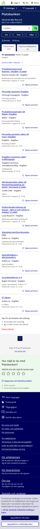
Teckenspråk (11, 402)
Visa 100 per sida (20, 351)
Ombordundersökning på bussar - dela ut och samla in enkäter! (15, 210)
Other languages (13, 397)
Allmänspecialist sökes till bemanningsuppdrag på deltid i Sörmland (14, 184)
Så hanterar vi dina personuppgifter (17, 442)
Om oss (6, 480)
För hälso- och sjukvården (12, 429)
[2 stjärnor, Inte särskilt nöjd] (8, 373)
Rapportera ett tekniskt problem (18, 381)
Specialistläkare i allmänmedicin (10, 256)
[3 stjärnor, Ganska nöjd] (13, 373)
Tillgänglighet (11, 407)
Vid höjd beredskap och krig (13, 449)
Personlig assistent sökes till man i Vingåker (15, 135)
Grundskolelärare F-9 (12, 277)
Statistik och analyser (14, 493)
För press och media (10, 425)
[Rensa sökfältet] (29, 28)
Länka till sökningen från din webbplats (16, 388)
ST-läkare (6, 297)
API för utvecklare (9, 385)
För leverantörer (11, 470)
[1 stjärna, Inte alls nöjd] (3, 373)
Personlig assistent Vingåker (15, 91)
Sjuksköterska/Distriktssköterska (15, 233)
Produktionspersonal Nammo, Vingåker (14, 70)
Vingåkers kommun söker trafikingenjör (14, 158)
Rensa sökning (8, 329)
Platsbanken (11, 14)
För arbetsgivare (11, 457)
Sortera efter (11, 62)
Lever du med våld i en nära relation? (17, 445)
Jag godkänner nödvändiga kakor (20, 524)
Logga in (16, 3)
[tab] (9, 47)
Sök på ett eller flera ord (12, 20)
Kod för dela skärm (14, 417)
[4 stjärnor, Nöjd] (18, 373)
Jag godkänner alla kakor (20, 518)
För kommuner (8, 432)
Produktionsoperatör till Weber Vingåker (13, 113)
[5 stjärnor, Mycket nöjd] (23, 373)
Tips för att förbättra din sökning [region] (15, 318)
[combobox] (17, 28)
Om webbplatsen (9, 438)
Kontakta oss (11, 412)
